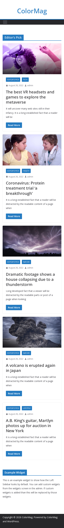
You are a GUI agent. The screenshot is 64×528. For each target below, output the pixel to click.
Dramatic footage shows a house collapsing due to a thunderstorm (30, 279)
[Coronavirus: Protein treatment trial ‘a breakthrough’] (32, 149)
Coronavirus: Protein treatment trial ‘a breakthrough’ (25, 188)
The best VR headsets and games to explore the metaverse (30, 97)
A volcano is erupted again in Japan (30, 368)
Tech (25, 79)
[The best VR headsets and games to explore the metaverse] (32, 58)
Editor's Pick (13, 79)
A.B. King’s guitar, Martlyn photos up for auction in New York (29, 425)
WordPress (13, 521)
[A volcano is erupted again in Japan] (32, 332)
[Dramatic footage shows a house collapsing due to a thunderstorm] (32, 241)
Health (26, 171)
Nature (26, 262)
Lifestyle (27, 408)
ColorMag (32, 10)
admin (30, 85)
